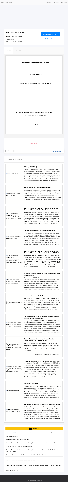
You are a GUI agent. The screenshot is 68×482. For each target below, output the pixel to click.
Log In (57, 2)
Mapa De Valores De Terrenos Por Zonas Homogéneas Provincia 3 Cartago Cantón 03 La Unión (41, 209)
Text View (18, 50)
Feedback (39, 480)
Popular (53, 432)
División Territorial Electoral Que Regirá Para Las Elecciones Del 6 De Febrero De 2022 (39, 339)
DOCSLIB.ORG (6, 2)
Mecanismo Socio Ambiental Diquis (35, 296)
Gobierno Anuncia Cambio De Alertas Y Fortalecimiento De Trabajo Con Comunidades (41, 317)
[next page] (14, 151)
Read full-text (48, 39)
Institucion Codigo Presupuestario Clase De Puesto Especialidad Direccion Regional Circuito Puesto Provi (33, 465)
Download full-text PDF (50, 34)
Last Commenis (34, 432)
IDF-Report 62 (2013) (30, 167)
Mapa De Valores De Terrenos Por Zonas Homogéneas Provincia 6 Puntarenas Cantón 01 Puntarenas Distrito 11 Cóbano (42, 252)
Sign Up (49, 2)
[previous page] (5, 151)
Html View (8, 50)
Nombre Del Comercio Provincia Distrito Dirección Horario (42, 404)
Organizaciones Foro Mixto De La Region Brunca (39, 230)
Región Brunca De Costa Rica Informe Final (37, 187)
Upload (65, 2)
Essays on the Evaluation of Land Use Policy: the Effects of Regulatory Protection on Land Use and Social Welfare (42, 362)
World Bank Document (31, 383)
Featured (15, 432)
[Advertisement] (34, 17)
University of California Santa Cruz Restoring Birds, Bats (20, 460)
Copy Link (57, 151)
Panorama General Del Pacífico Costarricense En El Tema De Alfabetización (42, 274)
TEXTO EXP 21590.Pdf (11, 470)
